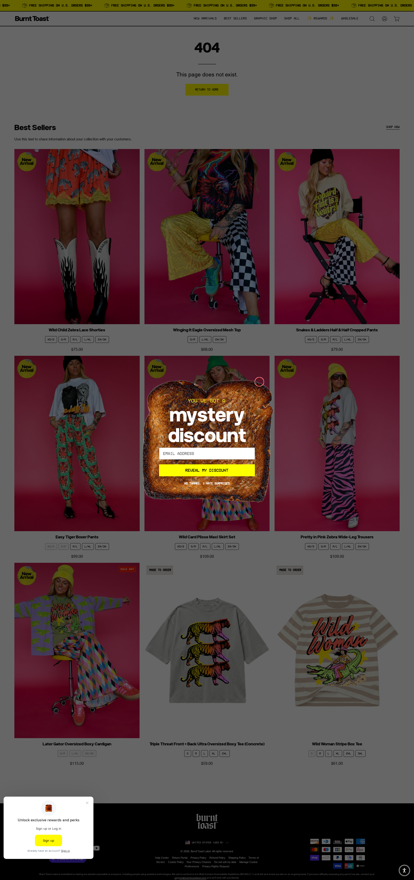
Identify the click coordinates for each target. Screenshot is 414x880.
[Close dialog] (259, 382)
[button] (404, 870)
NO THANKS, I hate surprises (207, 483)
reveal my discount (207, 470)
